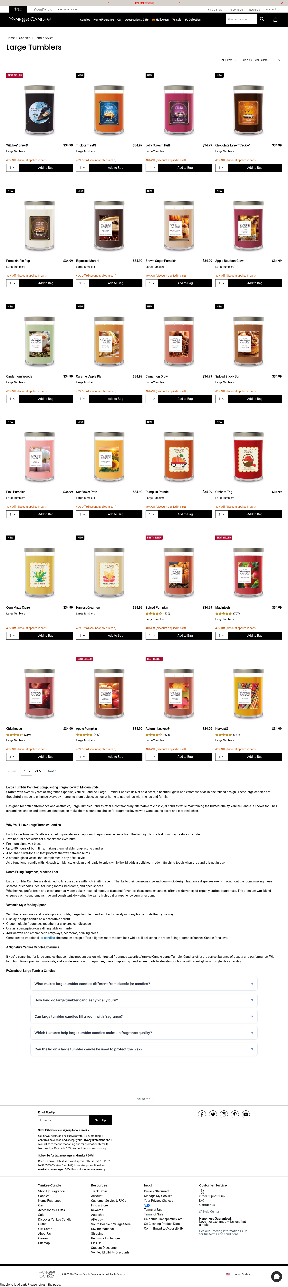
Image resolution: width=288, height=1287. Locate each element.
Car (40, 1205)
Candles (85, 19)
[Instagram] (224, 1114)
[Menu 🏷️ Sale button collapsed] (181, 19)
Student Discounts (104, 1248)
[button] (276, 1276)
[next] (180, 3)
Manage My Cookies (158, 1196)
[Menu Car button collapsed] (121, 19)
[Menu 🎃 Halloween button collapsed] (168, 19)
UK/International (102, 1229)
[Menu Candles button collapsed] (90, 19)
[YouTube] (246, 1114)
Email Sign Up (46, 1112)
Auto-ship (97, 1215)
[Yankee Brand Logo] (30, 20)
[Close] (282, 3)
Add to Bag (45, 168)
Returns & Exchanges (105, 1238)
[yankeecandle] (19, 9)
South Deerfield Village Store (110, 1224)
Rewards (97, 1210)
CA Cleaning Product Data (162, 1224)
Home (10, 38)
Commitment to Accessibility (164, 1228)
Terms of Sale (153, 1214)
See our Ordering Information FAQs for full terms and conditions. (223, 1232)
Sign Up (100, 1120)
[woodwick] (42, 9)
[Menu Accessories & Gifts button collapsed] (148, 19)
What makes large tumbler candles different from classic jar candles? (92, 984)
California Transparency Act (163, 1219)
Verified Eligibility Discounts (110, 1252)
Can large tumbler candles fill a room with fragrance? (78, 1016)
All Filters (226, 60)
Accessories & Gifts (137, 19)
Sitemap (44, 1243)
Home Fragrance (103, 19)
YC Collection (193, 19)
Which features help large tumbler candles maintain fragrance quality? (93, 1033)
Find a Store (99, 1205)
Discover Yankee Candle (54, 1219)
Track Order (99, 1191)
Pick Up (96, 1243)
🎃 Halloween (160, 19)
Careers (43, 1238)
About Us (44, 1233)
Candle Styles (43, 38)
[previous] (108, 3)
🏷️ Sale (176, 19)
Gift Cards (45, 1229)
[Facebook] (202, 1114)
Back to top (142, 1099)
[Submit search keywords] (262, 19)
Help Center (211, 1211)
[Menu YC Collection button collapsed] (200, 19)
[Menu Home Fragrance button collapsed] (113, 19)
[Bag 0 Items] (275, 19)
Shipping (97, 1233)
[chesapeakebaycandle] (67, 9)
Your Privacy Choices (158, 1201)
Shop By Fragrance (51, 1191)
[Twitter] (213, 1114)
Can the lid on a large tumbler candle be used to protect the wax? (88, 1049)
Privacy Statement (93, 1140)
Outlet (42, 1224)
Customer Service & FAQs (108, 1201)
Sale (41, 1215)
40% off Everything (144, 3)
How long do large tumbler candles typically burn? (76, 1000)
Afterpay (97, 1219)
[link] (158, 614)
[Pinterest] (235, 1114)
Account (96, 1196)
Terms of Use (153, 1210)
